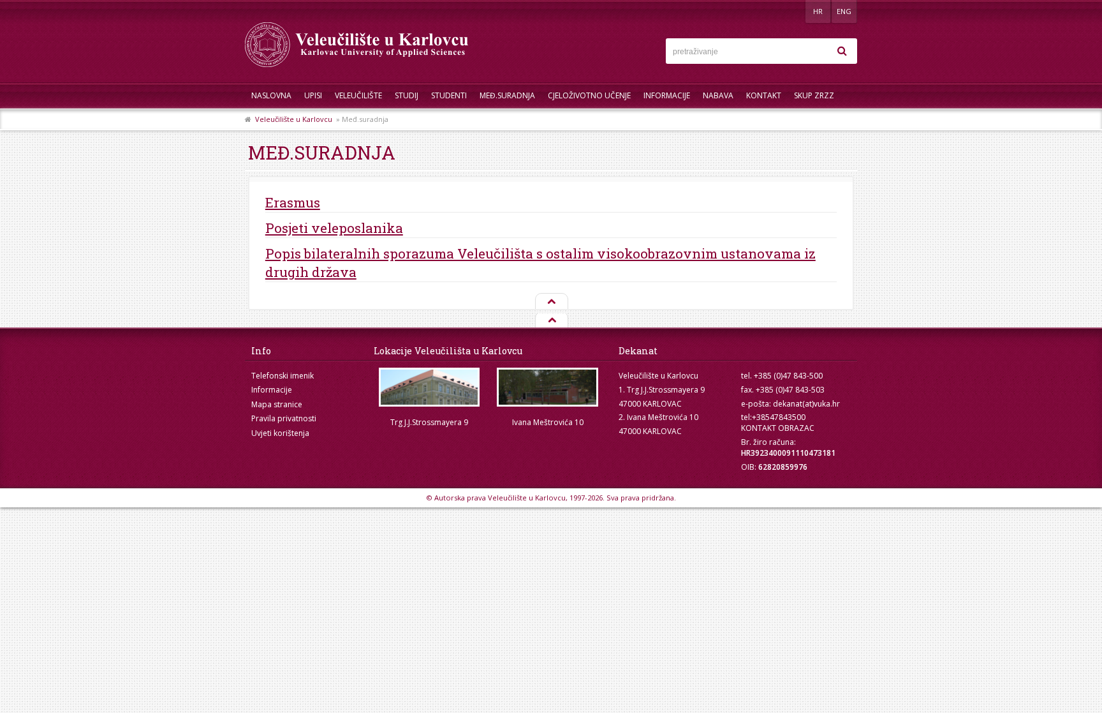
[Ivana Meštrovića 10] (548, 387)
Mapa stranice (276, 404)
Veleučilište (358, 95)
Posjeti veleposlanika (334, 228)
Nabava (718, 95)
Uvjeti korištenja (280, 433)
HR (818, 11)
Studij (406, 95)
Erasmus (292, 202)
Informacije (666, 95)
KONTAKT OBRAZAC (777, 428)
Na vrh (551, 302)
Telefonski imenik (282, 375)
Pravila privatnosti (283, 418)
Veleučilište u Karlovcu (293, 119)
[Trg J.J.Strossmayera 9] (429, 387)
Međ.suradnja (507, 95)
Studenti (449, 95)
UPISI (313, 95)
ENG (844, 11)
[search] (842, 51)
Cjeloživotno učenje (589, 95)
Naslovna (271, 95)
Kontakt (763, 95)
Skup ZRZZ (814, 95)
